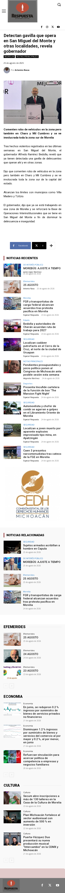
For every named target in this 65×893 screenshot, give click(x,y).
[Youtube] (58, 27)
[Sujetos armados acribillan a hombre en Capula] (12, 547)
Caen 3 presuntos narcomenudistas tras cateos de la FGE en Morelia (42, 454)
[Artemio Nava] (7, 70)
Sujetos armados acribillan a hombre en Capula (41, 547)
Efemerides (28, 281)
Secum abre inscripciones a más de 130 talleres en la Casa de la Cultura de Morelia (42, 799)
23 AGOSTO (30, 670)
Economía (28, 703)
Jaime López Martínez (32, 272)
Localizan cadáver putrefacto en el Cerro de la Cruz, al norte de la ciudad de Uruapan (42, 347)
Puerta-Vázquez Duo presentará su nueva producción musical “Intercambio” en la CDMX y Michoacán (40, 844)
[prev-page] (6, 686)
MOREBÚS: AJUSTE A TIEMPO (42, 268)
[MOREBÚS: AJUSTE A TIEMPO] (12, 270)
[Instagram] (47, 27)
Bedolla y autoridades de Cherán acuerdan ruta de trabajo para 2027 (39, 327)
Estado (26, 320)
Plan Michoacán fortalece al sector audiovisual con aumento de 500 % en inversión (41, 819)
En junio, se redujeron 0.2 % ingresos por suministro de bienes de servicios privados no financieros (41, 712)
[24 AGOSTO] (12, 655)
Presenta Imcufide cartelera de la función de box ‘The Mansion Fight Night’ (41, 390)
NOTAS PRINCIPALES (27, 56)
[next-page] (11, 686)
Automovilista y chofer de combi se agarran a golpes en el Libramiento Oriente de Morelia (41, 411)
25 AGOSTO (30, 285)
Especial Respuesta (31, 315)
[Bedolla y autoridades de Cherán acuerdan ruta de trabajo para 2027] (12, 325)
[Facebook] (41, 27)
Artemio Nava (22, 70)
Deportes (27, 383)
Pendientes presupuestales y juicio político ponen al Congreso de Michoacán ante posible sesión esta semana (42, 369)
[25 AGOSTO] (12, 286)
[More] (51, 245)
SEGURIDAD (28, 339)
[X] (52, 27)
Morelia (9, 56)
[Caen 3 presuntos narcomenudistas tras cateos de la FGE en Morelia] (12, 452)
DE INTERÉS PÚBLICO (33, 265)
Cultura (26, 792)
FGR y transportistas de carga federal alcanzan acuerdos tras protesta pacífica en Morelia (38, 306)
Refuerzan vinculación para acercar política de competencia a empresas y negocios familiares (41, 759)
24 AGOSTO (30, 654)
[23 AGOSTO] (12, 672)
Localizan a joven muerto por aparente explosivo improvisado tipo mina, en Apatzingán (42, 433)
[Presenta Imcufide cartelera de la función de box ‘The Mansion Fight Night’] (12, 388)
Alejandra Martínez (31, 378)
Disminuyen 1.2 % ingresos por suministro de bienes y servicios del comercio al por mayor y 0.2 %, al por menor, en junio (42, 736)
